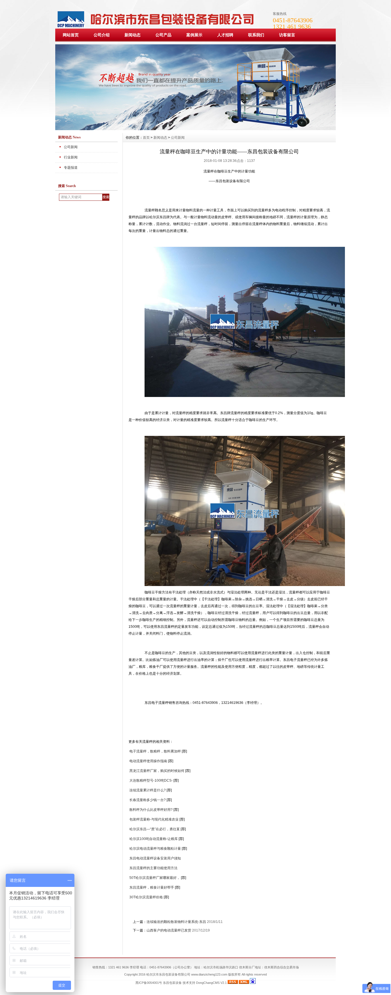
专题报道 (71, 168)
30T (146, 897)
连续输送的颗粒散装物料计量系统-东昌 (176, 922)
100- (153, 839)
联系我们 (256, 35)
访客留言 (287, 35)
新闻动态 (133, 35)
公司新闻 (71, 147)
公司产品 (163, 35)
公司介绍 (102, 35)
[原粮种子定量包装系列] (195, 128)
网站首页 (71, 35)
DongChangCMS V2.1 (211, 982)
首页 (146, 138)
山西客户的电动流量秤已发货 (169, 930)
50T (154, 878)
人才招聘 (225, 35)
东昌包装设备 (172, 982)
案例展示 (194, 35)
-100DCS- (151, 780)
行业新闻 (71, 157)
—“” (154, 829)
